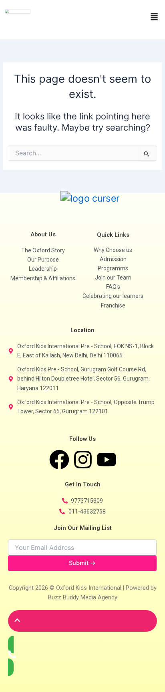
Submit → (82, 563)
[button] (124, 17)
